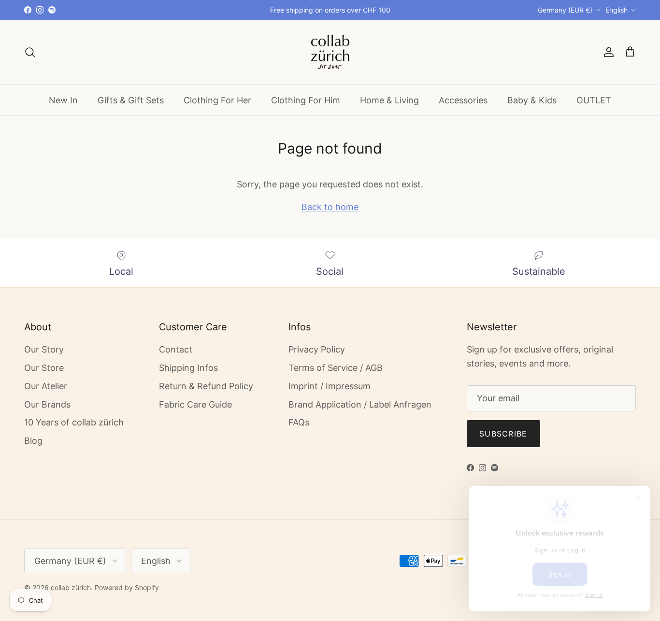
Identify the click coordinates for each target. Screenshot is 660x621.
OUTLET (593, 100)
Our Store (44, 368)
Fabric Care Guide (195, 404)
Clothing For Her (217, 100)
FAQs (298, 422)
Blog (33, 441)
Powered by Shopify (127, 587)
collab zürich (71, 587)
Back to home (330, 207)
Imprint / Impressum (329, 386)
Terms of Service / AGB (335, 368)
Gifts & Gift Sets (131, 100)
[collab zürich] (330, 52)
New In (63, 100)
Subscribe (503, 433)
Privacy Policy (316, 349)
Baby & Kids (532, 100)
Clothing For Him (305, 100)
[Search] (30, 52)
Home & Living (389, 100)
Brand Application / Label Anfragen (359, 404)
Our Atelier (45, 386)
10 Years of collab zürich (74, 422)
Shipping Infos (188, 368)
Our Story (44, 349)
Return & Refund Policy (206, 386)
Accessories (463, 100)
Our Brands (47, 404)
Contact (175, 349)
